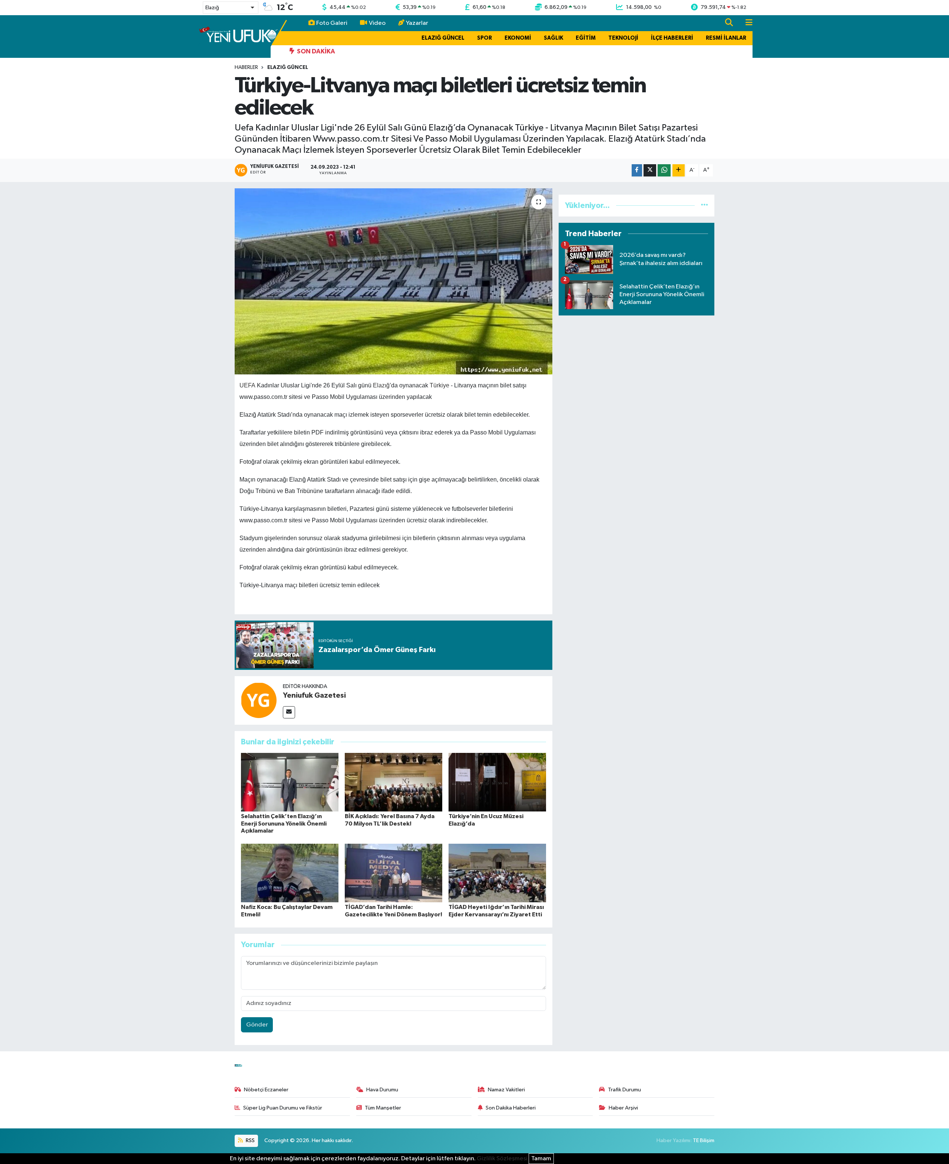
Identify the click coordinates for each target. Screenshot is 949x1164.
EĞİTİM (586, 38)
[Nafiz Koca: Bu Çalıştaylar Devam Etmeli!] (289, 873)
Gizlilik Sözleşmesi (502, 1158)
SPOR (484, 38)
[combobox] (230, 7)
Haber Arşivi (623, 1108)
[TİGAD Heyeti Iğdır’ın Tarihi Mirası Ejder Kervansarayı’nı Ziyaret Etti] (497, 873)
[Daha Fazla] (678, 170)
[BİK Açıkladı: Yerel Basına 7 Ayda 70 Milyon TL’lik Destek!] (393, 782)
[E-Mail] (289, 712)
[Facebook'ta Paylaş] (637, 170)
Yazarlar (417, 23)
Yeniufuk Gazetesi (314, 695)
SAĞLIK (553, 38)
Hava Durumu (382, 1089)
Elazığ (381, 385)
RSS (250, 1140)
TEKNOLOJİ (623, 38)
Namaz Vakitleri (506, 1089)
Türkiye (439, 385)
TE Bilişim (703, 1140)
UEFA (247, 385)
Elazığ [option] (212, 7)
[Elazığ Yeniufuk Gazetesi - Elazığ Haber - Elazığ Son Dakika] (238, 36)
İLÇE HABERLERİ (672, 38)
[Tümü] (704, 205)
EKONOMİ (518, 38)
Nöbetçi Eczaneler (266, 1089)
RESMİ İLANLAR (726, 38)
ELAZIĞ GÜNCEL (442, 38)
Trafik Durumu (624, 1089)
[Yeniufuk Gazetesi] (259, 700)
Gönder (257, 1025)
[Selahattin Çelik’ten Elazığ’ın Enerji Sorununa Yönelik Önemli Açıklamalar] (289, 782)
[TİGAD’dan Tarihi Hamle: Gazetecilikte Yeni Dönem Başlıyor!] (393, 873)
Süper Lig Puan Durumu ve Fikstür (282, 1108)
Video (377, 23)
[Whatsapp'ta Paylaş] (664, 170)
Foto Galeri (331, 23)
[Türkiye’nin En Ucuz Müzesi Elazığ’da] (497, 782)
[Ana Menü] (746, 23)
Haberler (246, 67)
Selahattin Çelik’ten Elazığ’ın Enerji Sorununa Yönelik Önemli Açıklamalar (284, 823)
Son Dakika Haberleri (511, 1108)
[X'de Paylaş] (650, 170)
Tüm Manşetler (383, 1108)
